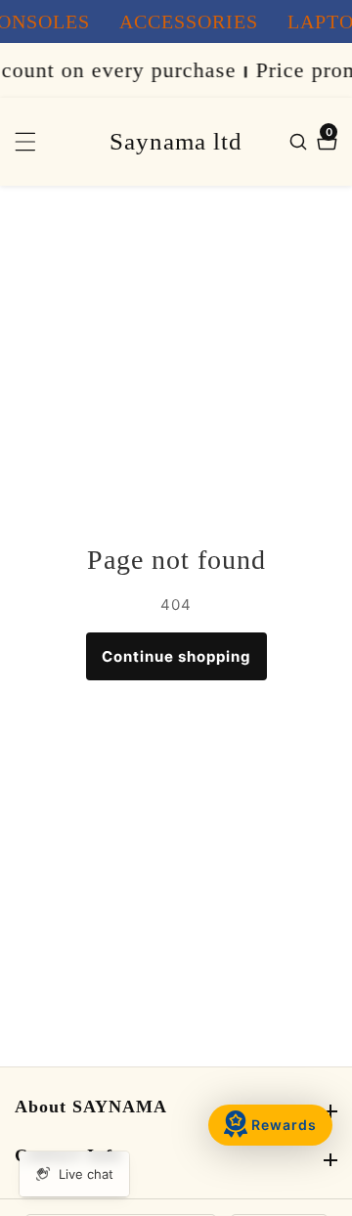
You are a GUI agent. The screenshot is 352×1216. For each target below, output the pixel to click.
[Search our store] (300, 142)
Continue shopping (176, 656)
